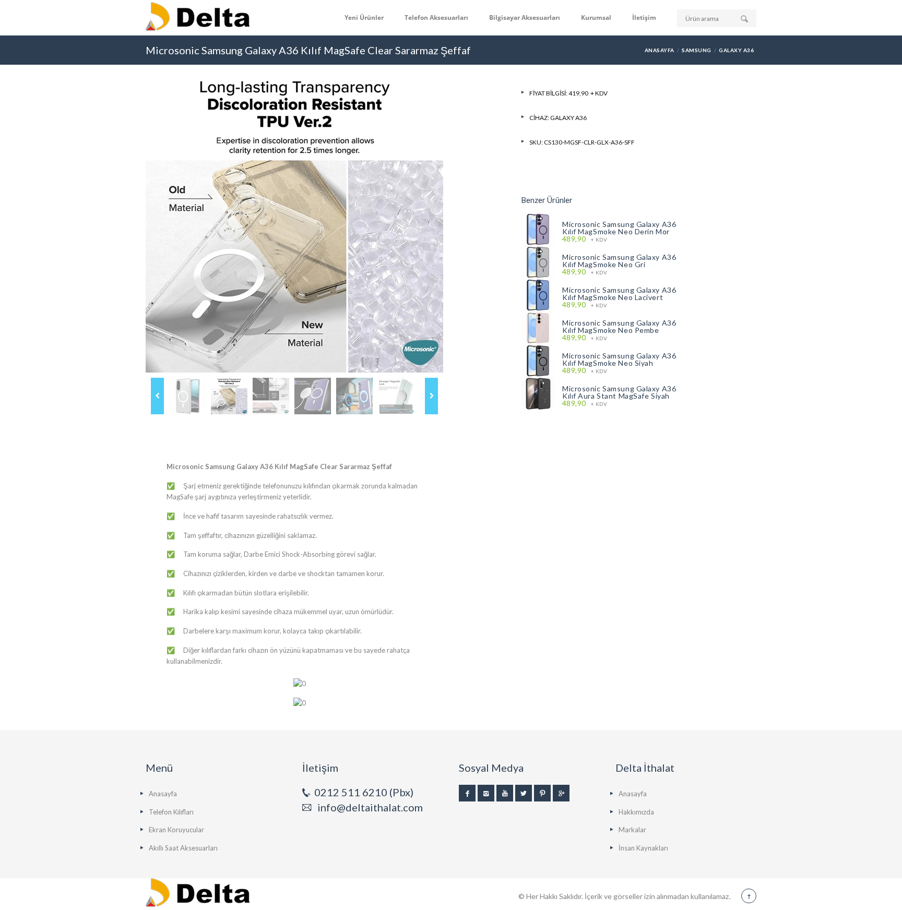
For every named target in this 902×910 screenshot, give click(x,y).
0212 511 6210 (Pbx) (363, 792)
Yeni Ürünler (364, 17)
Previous (157, 396)
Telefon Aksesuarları (436, 17)
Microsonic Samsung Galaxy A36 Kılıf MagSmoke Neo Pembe (619, 326)
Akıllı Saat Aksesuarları (183, 848)
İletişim (644, 17)
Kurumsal (596, 17)
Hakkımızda (636, 812)
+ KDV (584, 239)
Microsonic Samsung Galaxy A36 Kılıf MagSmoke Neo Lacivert (619, 293)
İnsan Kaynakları (643, 848)
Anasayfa (659, 50)
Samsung (696, 50)
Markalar (632, 829)
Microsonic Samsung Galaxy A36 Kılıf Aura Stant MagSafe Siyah (619, 392)
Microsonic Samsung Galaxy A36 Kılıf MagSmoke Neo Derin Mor (619, 228)
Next (431, 396)
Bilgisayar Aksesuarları (524, 17)
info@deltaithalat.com (370, 807)
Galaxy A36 (736, 50)
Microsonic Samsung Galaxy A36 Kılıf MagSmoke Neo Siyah (619, 359)
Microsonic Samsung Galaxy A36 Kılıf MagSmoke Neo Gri (619, 261)
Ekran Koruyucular (176, 829)
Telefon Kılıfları (171, 812)
